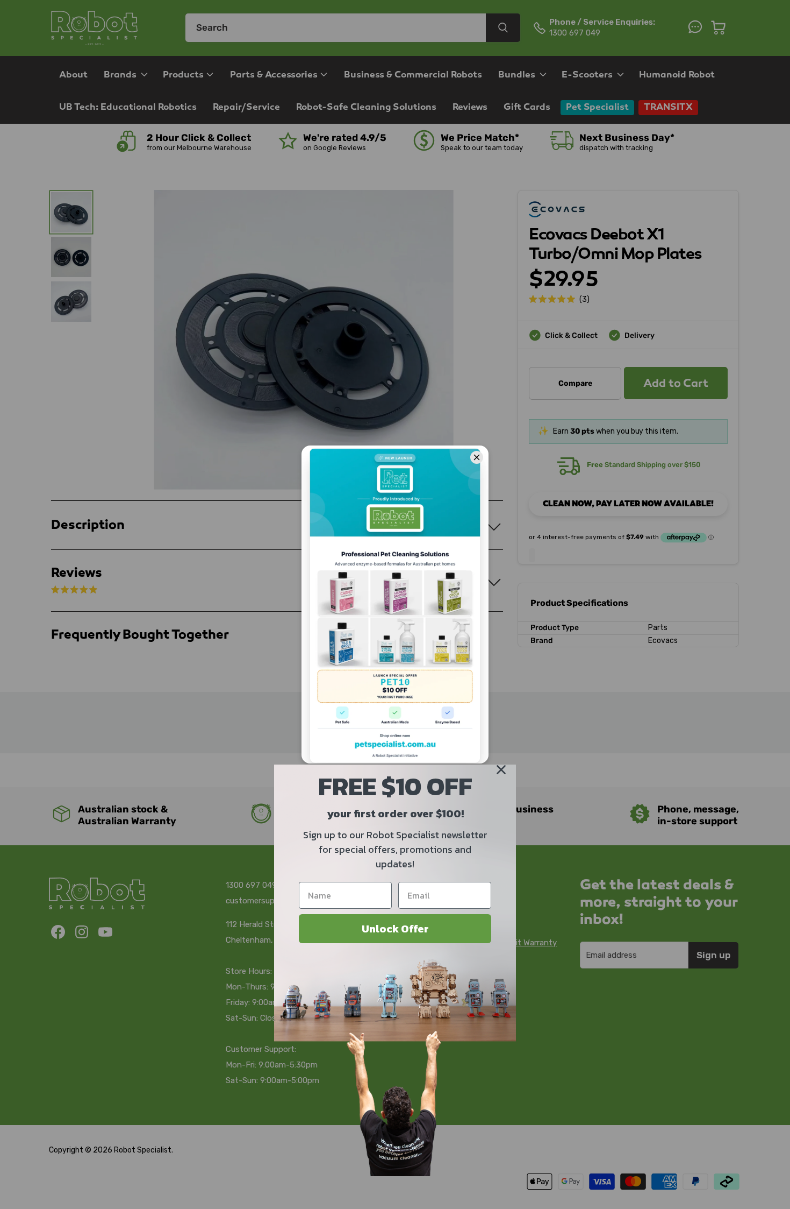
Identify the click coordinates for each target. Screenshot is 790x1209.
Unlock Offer (395, 929)
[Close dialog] (501, 769)
